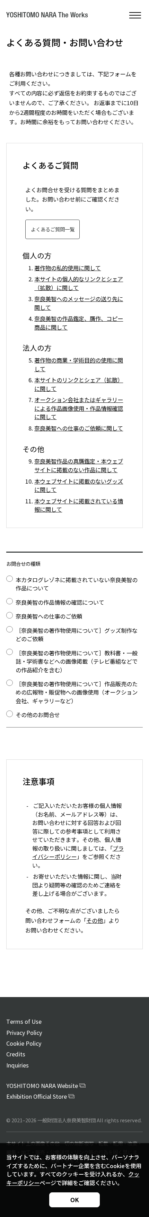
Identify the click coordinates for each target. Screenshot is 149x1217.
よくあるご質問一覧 (52, 229)
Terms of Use (24, 1021)
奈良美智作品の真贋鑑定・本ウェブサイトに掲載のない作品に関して (78, 465)
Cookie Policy (23, 1043)
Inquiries (17, 1065)
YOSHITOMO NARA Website (42, 1085)
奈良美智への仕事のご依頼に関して (78, 428)
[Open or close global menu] (135, 15)
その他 (94, 920)
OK (74, 1199)
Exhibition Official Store (36, 1096)
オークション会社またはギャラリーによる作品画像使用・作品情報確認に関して (78, 408)
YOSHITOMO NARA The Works (47, 15)
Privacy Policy (24, 1032)
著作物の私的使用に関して (67, 268)
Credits (15, 1054)
